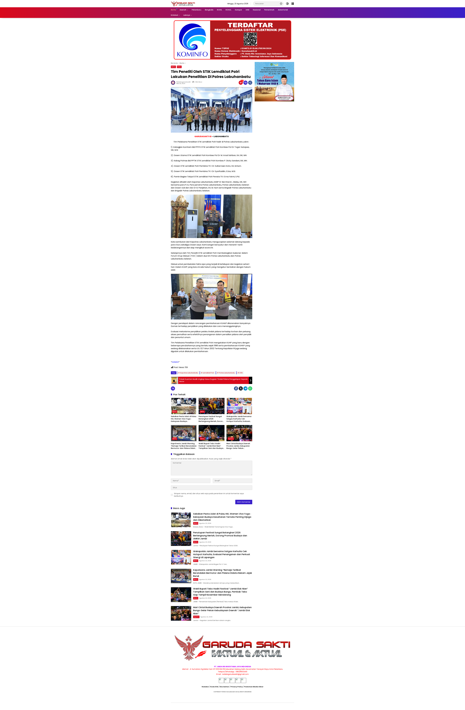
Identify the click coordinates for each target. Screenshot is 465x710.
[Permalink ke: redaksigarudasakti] (173, 82)
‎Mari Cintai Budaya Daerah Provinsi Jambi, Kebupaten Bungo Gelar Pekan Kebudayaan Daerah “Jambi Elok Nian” (239, 446)
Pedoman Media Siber (253, 687)
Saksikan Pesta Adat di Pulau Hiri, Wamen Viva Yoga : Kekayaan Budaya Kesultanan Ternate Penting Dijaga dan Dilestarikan (183, 418)
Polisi (179, 67)
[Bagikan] (250, 83)
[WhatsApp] (250, 388)
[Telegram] (245, 388)
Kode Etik (214, 687)
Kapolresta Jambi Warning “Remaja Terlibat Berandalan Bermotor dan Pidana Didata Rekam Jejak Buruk (184, 446)
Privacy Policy (237, 687)
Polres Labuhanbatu (227, 373)
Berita (173, 67)
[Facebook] (236, 388)
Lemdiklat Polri (208, 373)
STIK (241, 373)
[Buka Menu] (292, 3)
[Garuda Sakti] (183, 3)
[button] (281, 4)
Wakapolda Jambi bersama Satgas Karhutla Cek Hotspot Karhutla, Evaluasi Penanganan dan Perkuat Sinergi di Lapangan (238, 418)
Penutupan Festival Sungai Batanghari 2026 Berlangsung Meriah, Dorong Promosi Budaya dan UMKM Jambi (211, 418)
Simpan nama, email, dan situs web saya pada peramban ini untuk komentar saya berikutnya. (209, 494)
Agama (230, 439)
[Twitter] (241, 388)
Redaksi (205, 687)
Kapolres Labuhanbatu (189, 373)
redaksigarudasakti (183, 82)
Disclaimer (224, 687)
